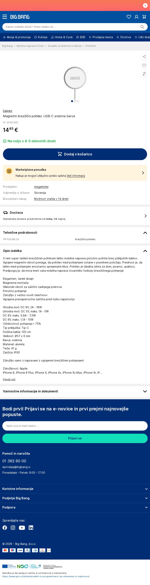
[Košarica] (144, 16)
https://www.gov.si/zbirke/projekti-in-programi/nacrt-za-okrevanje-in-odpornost (45, 576)
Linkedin (31, 527)
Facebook (4, 527)
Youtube (22, 527)
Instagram (13, 527)
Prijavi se (75, 438)
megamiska (41, 186)
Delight (7, 111)
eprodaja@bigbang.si (16, 467)
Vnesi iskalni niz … (31, 26)
